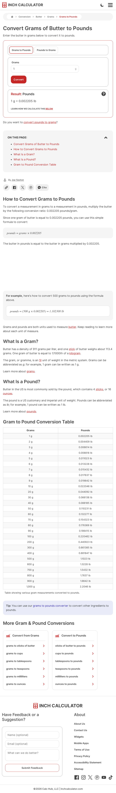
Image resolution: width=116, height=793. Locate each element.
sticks (99, 389)
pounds (31, 411)
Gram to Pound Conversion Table (35, 164)
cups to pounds (64, 653)
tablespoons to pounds (68, 661)
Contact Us (80, 730)
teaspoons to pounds (67, 668)
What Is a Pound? (25, 159)
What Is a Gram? (24, 154)
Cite (44, 187)
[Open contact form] (103, 94)
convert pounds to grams (40, 122)
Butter (39, 16)
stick (72, 349)
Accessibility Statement (87, 762)
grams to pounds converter (50, 605)
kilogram (74, 353)
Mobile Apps (81, 743)
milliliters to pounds (66, 676)
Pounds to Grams (46, 50)
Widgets (79, 736)
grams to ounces (16, 683)
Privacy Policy (82, 756)
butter (72, 326)
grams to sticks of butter (20, 645)
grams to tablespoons (19, 661)
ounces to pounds (65, 683)
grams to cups (14, 653)
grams (31, 371)
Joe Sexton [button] (18, 179)
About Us (79, 723)
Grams (50, 16)
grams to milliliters (16, 676)
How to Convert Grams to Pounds (35, 149)
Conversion (25, 16)
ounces (7, 393)
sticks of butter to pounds (70, 645)
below (49, 109)
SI (40, 360)
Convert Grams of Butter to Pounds (36, 144)
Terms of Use (81, 749)
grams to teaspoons (17, 668)
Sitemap (78, 768)
